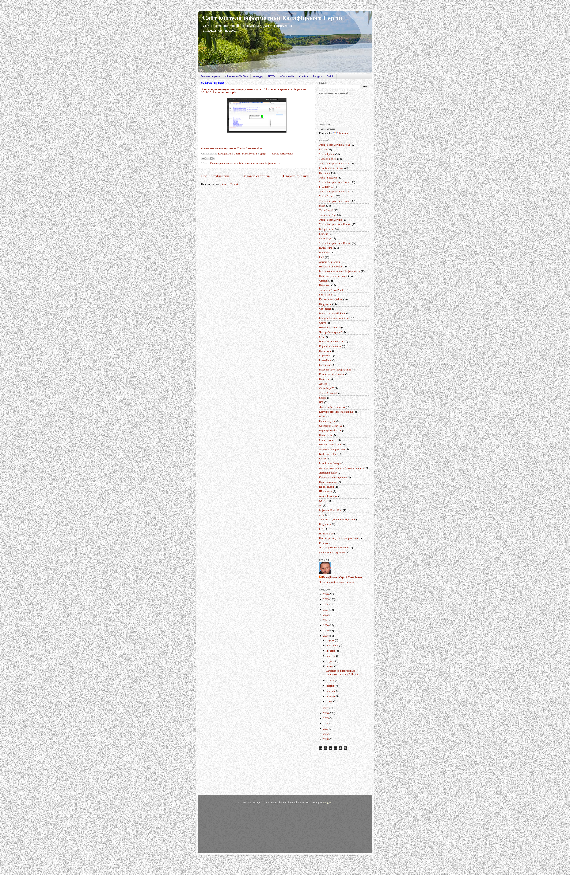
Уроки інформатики (330, 219)
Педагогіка (325, 350)
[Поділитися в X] (208, 158)
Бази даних (325, 294)
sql (320, 505)
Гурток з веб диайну (330, 299)
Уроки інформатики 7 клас (334, 191)
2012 (326, 733)
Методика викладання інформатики (259, 163)
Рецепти (324, 542)
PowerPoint (325, 360)
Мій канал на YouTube (236, 76)
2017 (326, 707)
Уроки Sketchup (328, 177)
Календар (258, 76)
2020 (326, 625)
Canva (322, 322)
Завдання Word (327, 214)
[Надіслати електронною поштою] (202, 158)
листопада (333, 645)
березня (331, 690)
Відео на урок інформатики (335, 369)
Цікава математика (330, 444)
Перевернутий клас (330, 430)
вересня (331, 655)
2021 (326, 620)
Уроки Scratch (327, 196)
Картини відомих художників (336, 411)
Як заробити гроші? (330, 332)
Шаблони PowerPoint (331, 266)
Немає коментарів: (282, 153)
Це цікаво (324, 172)
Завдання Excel (328, 158)
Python (323, 149)
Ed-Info (330, 76)
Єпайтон (303, 76)
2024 (326, 604)
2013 (326, 728)
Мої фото (324, 252)
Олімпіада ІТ (326, 388)
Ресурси (317, 76)
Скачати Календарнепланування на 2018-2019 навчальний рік (231, 148)
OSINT (323, 500)
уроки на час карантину (333, 552)
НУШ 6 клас (326, 533)
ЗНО (321, 514)
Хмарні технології (329, 261)
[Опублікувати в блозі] (205, 158)
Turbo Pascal (326, 210)
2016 (326, 713)
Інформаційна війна (330, 510)
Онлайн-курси (327, 421)
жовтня (331, 650)
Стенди (323, 280)
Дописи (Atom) (229, 184)
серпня (331, 661)
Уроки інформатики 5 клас (334, 201)
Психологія (325, 435)
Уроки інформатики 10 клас (335, 224)
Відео (322, 205)
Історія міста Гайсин (331, 168)
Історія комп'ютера (330, 463)
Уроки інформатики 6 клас (334, 182)
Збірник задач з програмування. (337, 519)
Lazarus (323, 458)
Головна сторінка (210, 76)
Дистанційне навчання (332, 407)
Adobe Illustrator (328, 496)
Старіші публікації (297, 176)
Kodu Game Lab (328, 453)
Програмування (328, 481)
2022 (326, 614)
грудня (331, 640)
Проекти (324, 378)
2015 (326, 718)
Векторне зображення (331, 341)
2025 (326, 599)
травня (331, 680)
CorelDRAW (326, 186)
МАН (322, 528)
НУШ (322, 416)
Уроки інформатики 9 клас (334, 163)
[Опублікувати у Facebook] (211, 158)
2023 (326, 609)
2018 (326, 635)
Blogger (327, 802)
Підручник (325, 304)
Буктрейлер (325, 364)
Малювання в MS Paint (332, 313)
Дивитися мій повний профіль (336, 582)
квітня (331, 685)
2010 (326, 739)
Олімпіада (325, 238)
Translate (343, 133)
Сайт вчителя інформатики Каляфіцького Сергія (272, 18)
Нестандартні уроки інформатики (338, 538)
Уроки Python (327, 154)
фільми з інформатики (332, 449)
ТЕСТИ (271, 76)
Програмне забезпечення (333, 275)
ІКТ (321, 402)
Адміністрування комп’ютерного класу (341, 467)
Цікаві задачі (326, 486)
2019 (326, 630)
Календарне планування (224, 163)
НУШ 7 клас (326, 247)
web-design (325, 308)
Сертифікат (325, 355)
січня (330, 701)
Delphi (322, 397)
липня (330, 666)
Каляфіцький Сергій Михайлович (342, 577)
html (321, 257)
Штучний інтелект (330, 327)
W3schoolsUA (287, 76)
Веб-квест (325, 285)
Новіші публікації (215, 176)
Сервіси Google (328, 439)
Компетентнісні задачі (332, 374)
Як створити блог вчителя (334, 547)
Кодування (325, 524)
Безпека (323, 233)
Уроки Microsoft (328, 393)
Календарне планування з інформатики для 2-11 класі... (344, 672)
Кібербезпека (326, 229)
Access (323, 383)
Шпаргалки (325, 491)
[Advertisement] (344, 773)
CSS (321, 336)
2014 (326, 723)
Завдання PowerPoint (331, 290)
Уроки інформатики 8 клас (334, 144)
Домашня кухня (328, 472)
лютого (331, 696)
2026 (326, 594)
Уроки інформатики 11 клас (335, 243)
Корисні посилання (330, 346)
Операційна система (330, 425)
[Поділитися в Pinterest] (213, 158)
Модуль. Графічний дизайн (334, 318)
